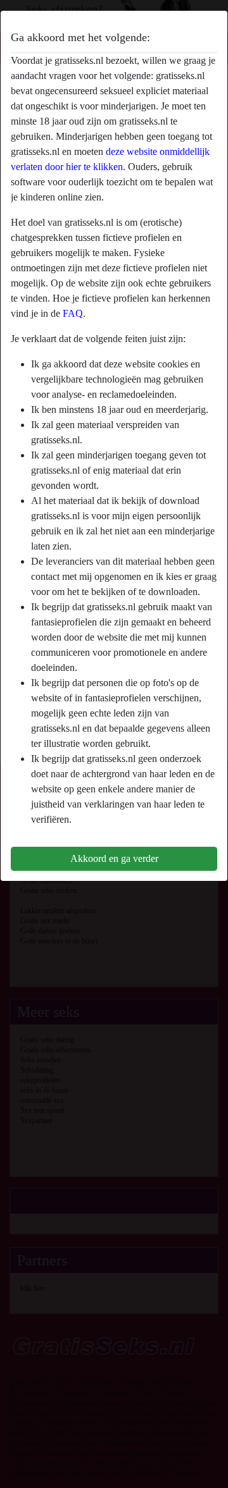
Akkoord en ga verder (114, 858)
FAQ (73, 313)
